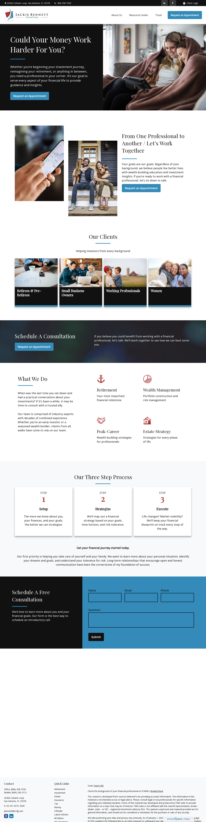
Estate (57, 796)
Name (92, 590)
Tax (56, 803)
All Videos (59, 818)
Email (128, 590)
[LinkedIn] (164, 3)
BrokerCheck (157, 791)
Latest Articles (61, 814)
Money (57, 807)
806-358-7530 (64, 3)
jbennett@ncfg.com (13, 811)
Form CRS (99, 785)
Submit (96, 637)
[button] (116, 15)
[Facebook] (172, 3)
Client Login (192, 3)
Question (94, 610)
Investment (59, 792)
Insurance (59, 800)
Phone (165, 590)
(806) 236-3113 (19, 792)
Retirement (59, 789)
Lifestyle (58, 810)
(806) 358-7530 (18, 789)
